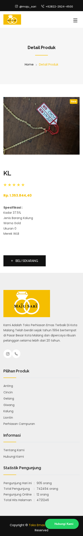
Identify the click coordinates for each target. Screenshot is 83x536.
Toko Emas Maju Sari (44, 525)
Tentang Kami (13, 450)
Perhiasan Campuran (19, 424)
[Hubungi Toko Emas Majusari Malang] (16, 353)
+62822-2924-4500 (59, 6)
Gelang (8, 398)
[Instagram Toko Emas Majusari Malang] (7, 353)
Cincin (8, 392)
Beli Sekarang (26, 261)
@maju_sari (27, 6)
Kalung (8, 411)
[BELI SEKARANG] (24, 255)
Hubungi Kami (13, 456)
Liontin (8, 417)
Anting (8, 386)
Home (29, 64)
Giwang (8, 405)
